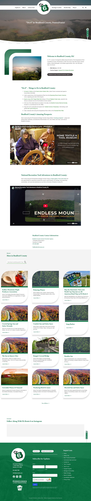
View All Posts (45, 403)
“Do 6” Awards (67, 464)
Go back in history (28, 91)
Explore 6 (17, 7)
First (33, 469)
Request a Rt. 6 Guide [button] (47, 451)
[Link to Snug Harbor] (76, 313)
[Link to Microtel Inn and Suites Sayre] (76, 376)
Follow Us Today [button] (77, 421)
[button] (83, 7)
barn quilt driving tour (33, 108)
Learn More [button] (5, 300)
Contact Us (66, 462)
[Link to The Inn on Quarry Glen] (14, 345)
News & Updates (67, 475)
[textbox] (16, 262)
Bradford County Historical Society (59, 103)
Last (46, 469)
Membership (67, 7)
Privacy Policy (67, 479)
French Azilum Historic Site (42, 91)
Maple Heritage (67, 473)
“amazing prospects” (58, 118)
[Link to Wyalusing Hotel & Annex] (45, 376)
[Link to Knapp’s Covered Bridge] (45, 345)
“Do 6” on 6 (66, 466)
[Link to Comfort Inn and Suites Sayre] (45, 312)
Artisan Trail (31, 7)
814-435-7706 (16, 470)
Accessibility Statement (69, 477)
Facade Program (68, 468)
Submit (35, 484)
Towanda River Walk (59, 110)
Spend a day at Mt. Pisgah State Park (33, 99)
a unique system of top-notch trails (58, 178)
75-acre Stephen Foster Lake (53, 99)
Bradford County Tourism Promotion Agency (42, 238)
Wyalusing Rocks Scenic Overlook (58, 95)
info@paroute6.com (17, 473)
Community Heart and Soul (70, 460)
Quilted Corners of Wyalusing (52, 106)
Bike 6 (24, 7)
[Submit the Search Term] (24, 262)
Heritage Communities (69, 470)
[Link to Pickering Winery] (45, 279)
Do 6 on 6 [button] (35, 451)
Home (65, 453)
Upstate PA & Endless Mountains (66, 70)
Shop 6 (74, 7)
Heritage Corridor (57, 7)
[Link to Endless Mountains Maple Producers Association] (14, 278)
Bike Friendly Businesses (69, 457)
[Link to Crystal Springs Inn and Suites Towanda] (14, 312)
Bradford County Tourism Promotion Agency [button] (59, 74)
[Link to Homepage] (43, 8)
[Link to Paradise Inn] (76, 345)
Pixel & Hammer (59, 498)
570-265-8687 (35, 244)
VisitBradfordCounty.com (38, 247)
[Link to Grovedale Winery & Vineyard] (14, 376)
